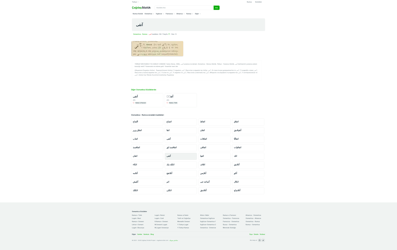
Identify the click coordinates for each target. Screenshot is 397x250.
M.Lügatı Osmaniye (162, 228)
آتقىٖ (170, 96)
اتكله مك (170, 164)
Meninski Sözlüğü (229, 228)
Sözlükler (258, 2)
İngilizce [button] (159, 14)
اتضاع (169, 121)
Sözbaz (262, 234)
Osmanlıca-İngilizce (207, 218)
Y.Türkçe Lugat (182, 224)
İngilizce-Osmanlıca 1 (208, 221)
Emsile (256, 234)
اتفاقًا (236, 138)
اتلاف (202, 164)
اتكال (236, 181)
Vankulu (146, 234)
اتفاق (236, 121)
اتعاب (135, 138)
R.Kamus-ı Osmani (161, 221)
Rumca (249, 2)
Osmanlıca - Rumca (140, 34)
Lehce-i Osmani (137, 224)
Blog (152, 234)
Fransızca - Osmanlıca (231, 221)
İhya (251, 234)
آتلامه (135, 173)
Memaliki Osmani (183, 221)
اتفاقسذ (136, 147)
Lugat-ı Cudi (159, 218)
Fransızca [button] (169, 14)
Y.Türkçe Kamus (183, 228)
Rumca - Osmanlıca (253, 224)
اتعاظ (202, 121)
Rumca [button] (188, 14)
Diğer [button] (197, 14)
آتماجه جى (205, 181)
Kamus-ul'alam (182, 215)
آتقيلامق (237, 130)
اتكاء (135, 164)
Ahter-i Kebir (204, 215)
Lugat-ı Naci (136, 218)
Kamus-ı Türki (173, 103)
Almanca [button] (179, 14)
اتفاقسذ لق (172, 147)
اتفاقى (203, 147)
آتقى (135, 96)
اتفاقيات (237, 147)
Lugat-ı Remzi (160, 215)
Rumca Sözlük (138, 14)
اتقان (202, 130)
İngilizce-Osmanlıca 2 (208, 224)
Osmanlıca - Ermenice (208, 228)
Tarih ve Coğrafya (183, 218)
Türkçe (134, 2)
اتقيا (202, 156)
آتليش (135, 181)
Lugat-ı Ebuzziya (138, 228)
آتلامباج (237, 190)
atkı (134, 100)
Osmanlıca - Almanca (253, 218)
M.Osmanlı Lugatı (161, 224)
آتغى (169, 138)
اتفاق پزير (137, 130)
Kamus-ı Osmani (138, 221)
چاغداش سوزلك (173, 240)
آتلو (235, 173)
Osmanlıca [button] (148, 14)
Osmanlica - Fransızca (231, 218)
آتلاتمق (203, 190)
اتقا (168, 130)
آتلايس (203, 173)
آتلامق (237, 164)
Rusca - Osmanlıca (230, 224)
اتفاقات (203, 138)
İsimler (139, 234)
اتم (168, 181)
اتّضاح (135, 121)
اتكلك (135, 190)
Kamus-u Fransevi (141, 103)
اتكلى (169, 190)
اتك (235, 156)
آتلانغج (169, 173)
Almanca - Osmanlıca (253, 215)
